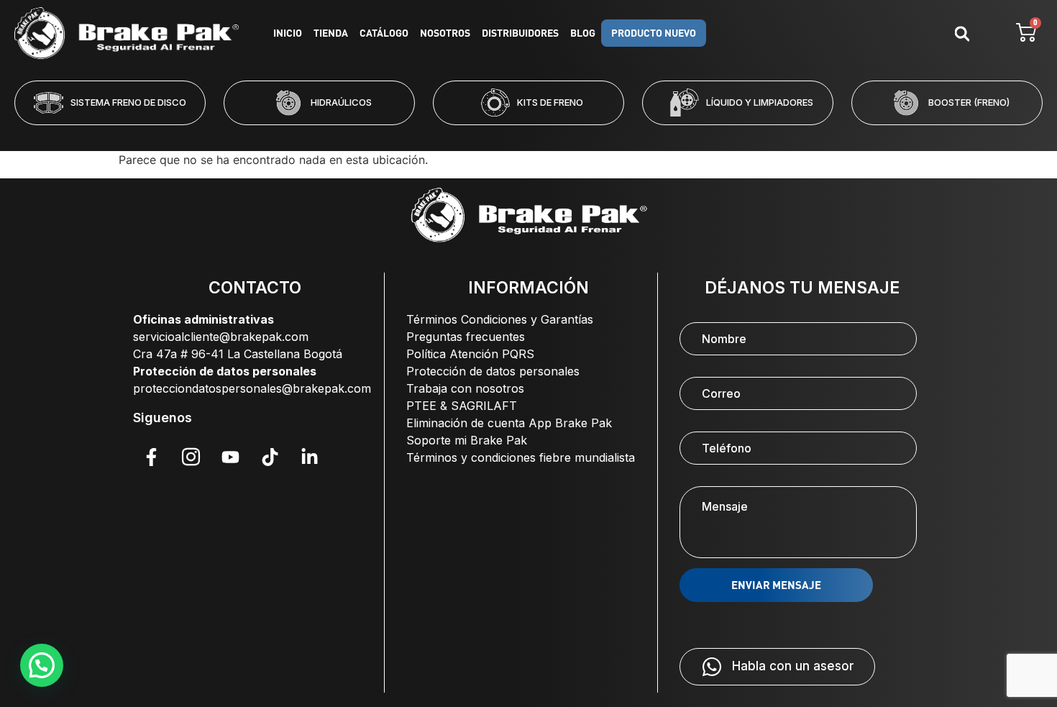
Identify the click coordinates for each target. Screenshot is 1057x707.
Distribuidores (520, 33)
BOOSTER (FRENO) (969, 102)
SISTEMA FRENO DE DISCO (128, 102)
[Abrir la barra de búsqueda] (962, 33)
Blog (582, 33)
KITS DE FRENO (550, 102)
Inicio (287, 33)
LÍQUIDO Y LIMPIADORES (759, 102)
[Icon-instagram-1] (191, 457)
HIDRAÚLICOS (341, 102)
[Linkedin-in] (309, 457)
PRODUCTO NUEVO (653, 33)
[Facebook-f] (151, 457)
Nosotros (445, 33)
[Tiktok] (270, 457)
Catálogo (384, 33)
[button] (470, 134)
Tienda (331, 33)
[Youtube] (230, 457)
